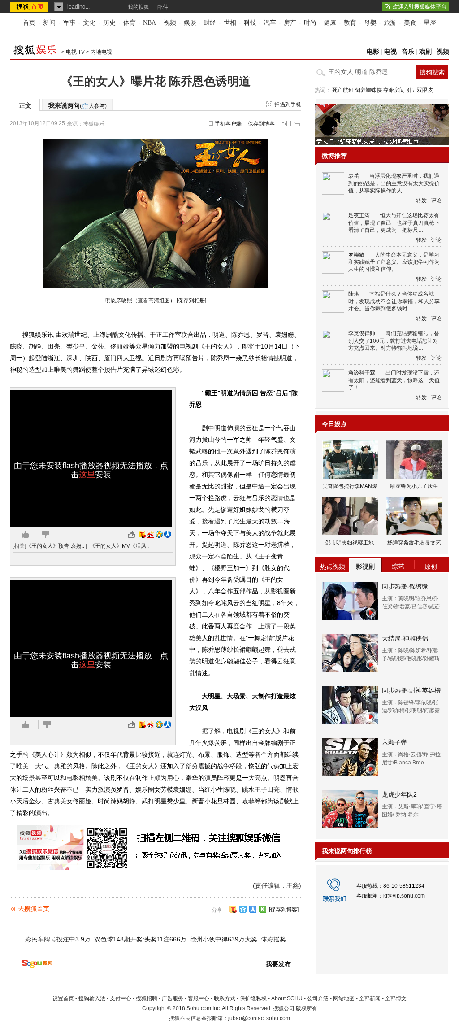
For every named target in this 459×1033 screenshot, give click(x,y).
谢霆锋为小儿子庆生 (414, 486)
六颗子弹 (394, 742)
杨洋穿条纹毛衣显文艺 (414, 543)
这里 (87, 474)
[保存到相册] (191, 300)
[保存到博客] (284, 910)
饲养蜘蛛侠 (368, 90)
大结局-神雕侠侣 (405, 638)
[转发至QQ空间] (159, 534)
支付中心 (120, 998)
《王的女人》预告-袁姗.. (55, 546)
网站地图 (344, 998)
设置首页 (63, 998)
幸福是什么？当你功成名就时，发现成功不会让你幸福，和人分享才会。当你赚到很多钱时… (394, 301)
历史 (109, 22)
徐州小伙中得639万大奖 (223, 939)
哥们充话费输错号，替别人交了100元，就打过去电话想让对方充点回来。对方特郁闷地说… (393, 340)
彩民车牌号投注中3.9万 (58, 939)
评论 (436, 200)
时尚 (310, 22)
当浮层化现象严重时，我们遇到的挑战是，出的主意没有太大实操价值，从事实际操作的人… (394, 183)
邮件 (162, 7)
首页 (29, 22)
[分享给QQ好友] (243, 909)
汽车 (270, 22)
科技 (250, 22)
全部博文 (396, 998)
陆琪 (353, 294)
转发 (421, 200)
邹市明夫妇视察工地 (349, 543)
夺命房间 (394, 90)
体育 (129, 22)
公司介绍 (318, 998)
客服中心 (198, 998)
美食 (410, 22)
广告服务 (172, 998)
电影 (373, 51)
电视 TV (75, 52)
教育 (350, 22)
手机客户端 (228, 124)
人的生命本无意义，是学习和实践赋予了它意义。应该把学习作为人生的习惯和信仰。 (394, 262)
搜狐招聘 (146, 998)
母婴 (370, 22)
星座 (430, 22)
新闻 (49, 22)
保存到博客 (261, 124)
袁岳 (353, 176)
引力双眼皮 (419, 90)
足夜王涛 (359, 215)
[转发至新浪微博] (150, 534)
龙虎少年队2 (399, 794)
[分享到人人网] (252, 909)
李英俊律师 (361, 333)
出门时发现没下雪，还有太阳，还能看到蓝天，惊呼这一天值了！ (394, 380)
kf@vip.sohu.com (404, 896)
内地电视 (101, 52)
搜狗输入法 (91, 998)
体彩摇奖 (273, 939)
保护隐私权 (253, 998)
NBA (149, 22)
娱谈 (190, 22)
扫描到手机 (287, 104)
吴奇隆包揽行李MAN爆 (349, 486)
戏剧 (425, 51)
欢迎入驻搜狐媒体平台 (419, 7)
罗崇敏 (356, 255)
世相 (230, 22)
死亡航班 (343, 90)
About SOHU (287, 998)
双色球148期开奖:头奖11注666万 (140, 939)
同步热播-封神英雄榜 (411, 690)
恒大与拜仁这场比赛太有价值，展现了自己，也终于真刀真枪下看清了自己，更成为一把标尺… (394, 222)
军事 (69, 22)
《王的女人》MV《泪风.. (119, 546)
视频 (170, 22)
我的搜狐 (138, 7)
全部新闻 (370, 998)
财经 (210, 22)
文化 (89, 22)
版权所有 (306, 1008)
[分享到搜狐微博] (233, 909)
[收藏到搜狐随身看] (262, 909)
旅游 (390, 22)
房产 (290, 22)
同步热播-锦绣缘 (405, 586)
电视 (390, 51)
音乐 (408, 51)
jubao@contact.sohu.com (259, 1018)
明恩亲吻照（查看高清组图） (140, 300)
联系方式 (224, 998)
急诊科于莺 (361, 373)
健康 (330, 22)
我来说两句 (77, 105)
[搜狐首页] (30, 6)
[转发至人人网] (167, 534)
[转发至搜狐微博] (142, 534)
